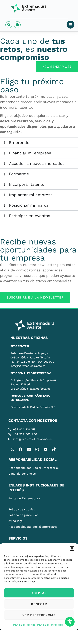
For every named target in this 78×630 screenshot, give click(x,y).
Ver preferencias (39, 615)
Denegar (39, 604)
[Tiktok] (54, 449)
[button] (72, 548)
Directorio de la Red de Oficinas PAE (32, 407)
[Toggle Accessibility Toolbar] (70, 622)
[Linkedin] (29, 449)
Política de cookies (24, 624)
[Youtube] (45, 449)
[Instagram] (37, 449)
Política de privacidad (50, 624)
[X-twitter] (12, 449)
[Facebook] (20, 449)
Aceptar (39, 593)
